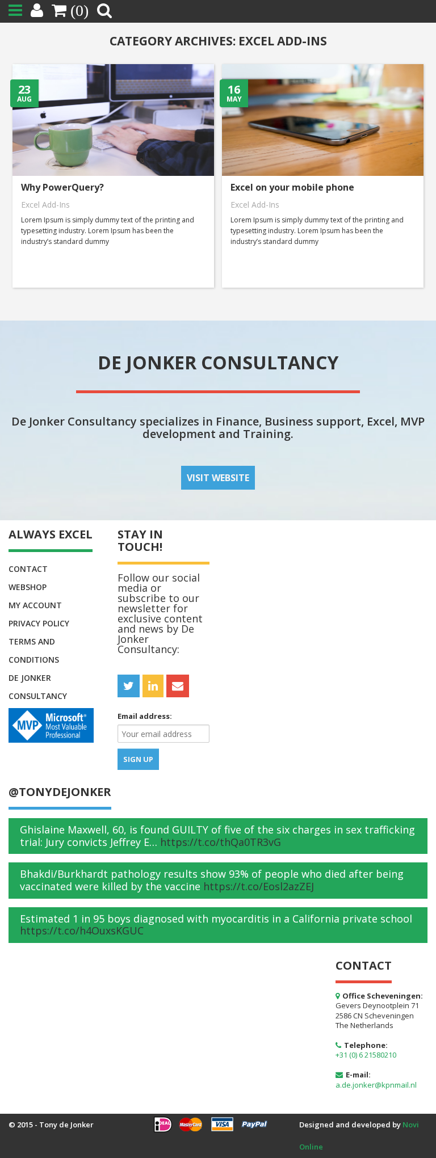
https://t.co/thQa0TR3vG (220, 842)
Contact (28, 568)
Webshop (28, 587)
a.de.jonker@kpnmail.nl (376, 1085)
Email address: (145, 716)
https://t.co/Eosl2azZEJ (258, 886)
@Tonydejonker (60, 791)
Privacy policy (39, 623)
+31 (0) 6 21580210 (366, 1055)
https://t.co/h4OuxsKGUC (82, 930)
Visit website (218, 477)
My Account (35, 605)
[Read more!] (112, 174)
